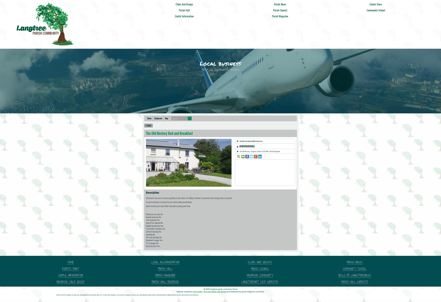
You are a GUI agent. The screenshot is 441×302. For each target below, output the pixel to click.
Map (166, 118)
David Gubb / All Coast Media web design (209, 292)
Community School (376, 10)
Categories (158, 118)
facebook (247, 156)
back (149, 125)
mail (243, 156)
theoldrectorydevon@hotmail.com (250, 141)
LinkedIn (260, 156)
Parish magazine (280, 16)
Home (149, 118)
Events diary (376, 4)
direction (238, 156)
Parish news (280, 4)
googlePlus (255, 156)
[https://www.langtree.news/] (44, 23)
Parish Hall (184, 10)
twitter (251, 156)
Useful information (184, 16)
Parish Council (280, 10)
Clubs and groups (184, 4)
